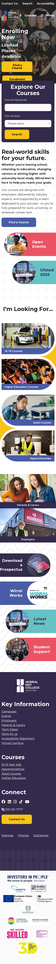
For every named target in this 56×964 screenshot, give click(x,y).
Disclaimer (41, 835)
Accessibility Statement (18, 738)
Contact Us (10, 3)
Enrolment (17, 79)
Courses (31, 15)
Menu (50, 15)
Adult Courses (11, 773)
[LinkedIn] (10, 801)
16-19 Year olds (11, 764)
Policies (23, 835)
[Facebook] (4, 801)
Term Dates (10, 729)
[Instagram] (16, 801)
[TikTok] (21, 801)
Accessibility (45, 3)
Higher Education (14, 778)
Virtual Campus (12, 743)
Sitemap (7, 835)
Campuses (9, 711)
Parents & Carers (13, 725)
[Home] (15, 16)
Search (27, 3)
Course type (12, 115)
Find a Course (17, 67)
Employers (9, 720)
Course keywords (16, 99)
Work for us (10, 734)
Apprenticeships (13, 769)
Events (6, 716)
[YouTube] (27, 801)
